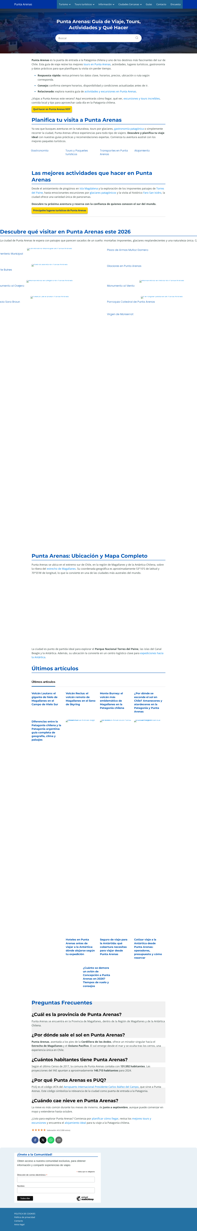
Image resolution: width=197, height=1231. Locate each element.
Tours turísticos (83, 4)
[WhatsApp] (50, 1140)
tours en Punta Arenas (97, 64)
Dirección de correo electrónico (32, 1175)
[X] (43, 1140)
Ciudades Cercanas (128, 4)
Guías (149, 4)
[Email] (58, 1140)
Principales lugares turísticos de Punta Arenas (59, 210)
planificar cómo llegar (105, 1118)
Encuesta (176, 4)
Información (105, 4)
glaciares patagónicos (103, 192)
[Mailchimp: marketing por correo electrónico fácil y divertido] (85, 1200)
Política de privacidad (24, 1217)
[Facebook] (35, 1140)
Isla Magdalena (89, 188)
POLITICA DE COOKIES (24, 1213)
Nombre (21, 1186)
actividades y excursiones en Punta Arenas (110, 91)
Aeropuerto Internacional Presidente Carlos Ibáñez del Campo (101, 1086)
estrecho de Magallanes (61, 568)
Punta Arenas (23, 4)
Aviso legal (19, 1224)
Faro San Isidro (152, 192)
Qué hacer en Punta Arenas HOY (51, 109)
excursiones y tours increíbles (142, 98)
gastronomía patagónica (129, 128)
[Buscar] (136, 37)
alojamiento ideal (75, 1122)
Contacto (161, 4)
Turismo (63, 4)
